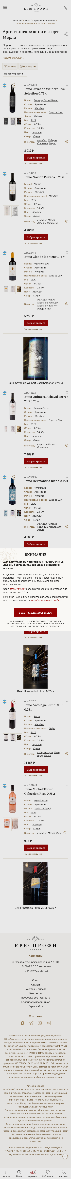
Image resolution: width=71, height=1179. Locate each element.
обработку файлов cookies (46, 600)
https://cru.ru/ (17, 588)
